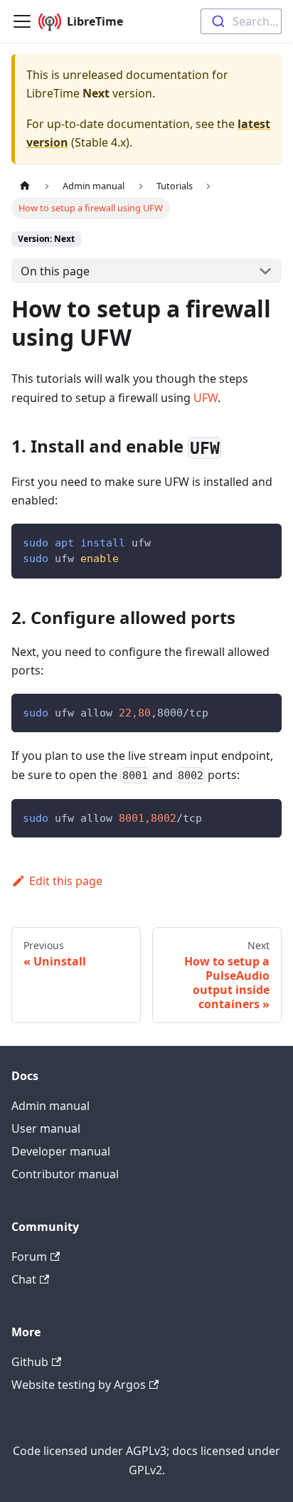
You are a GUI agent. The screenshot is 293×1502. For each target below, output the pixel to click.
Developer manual (60, 1151)
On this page (55, 271)
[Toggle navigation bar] (22, 21)
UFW (205, 398)
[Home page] (24, 186)
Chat (23, 1279)
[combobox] (241, 21)
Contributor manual (65, 1174)
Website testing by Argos (78, 1384)
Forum (29, 1256)
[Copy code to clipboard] (264, 541)
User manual (45, 1128)
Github (29, 1362)
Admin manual (50, 1106)
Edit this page (65, 881)
